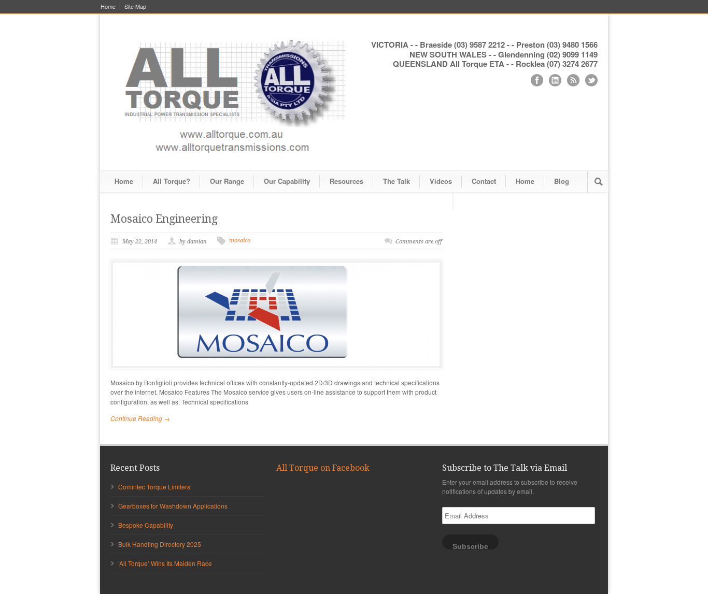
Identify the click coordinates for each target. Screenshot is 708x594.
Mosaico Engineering (164, 218)
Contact (484, 181)
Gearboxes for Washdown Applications (173, 505)
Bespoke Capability (145, 524)
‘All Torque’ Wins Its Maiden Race (165, 563)
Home (108, 6)
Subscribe (470, 546)
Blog (561, 181)
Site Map (135, 6)
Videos (441, 181)
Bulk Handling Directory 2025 (159, 544)
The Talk (396, 181)
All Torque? (171, 181)
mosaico (239, 240)
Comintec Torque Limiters (154, 486)
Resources (346, 181)
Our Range (227, 181)
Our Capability (287, 181)
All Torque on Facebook (323, 468)
